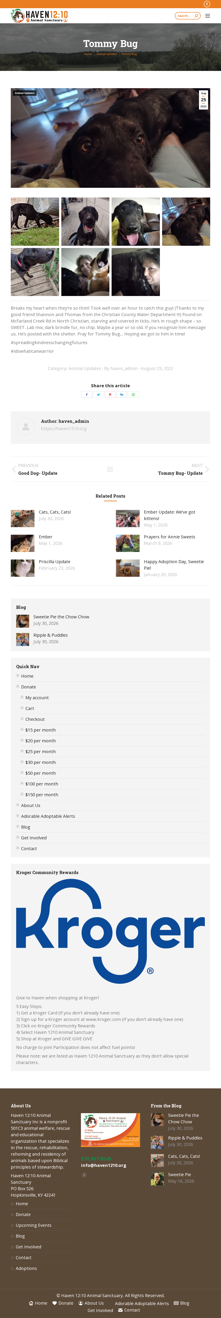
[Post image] (23, 518)
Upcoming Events (34, 1225)
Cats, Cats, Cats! (55, 512)
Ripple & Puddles (50, 635)
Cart (29, 708)
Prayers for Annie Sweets (169, 537)
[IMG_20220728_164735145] (35, 221)
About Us (30, 805)
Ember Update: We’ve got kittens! (169, 515)
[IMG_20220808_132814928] (85, 272)
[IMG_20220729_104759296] (85, 221)
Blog (25, 827)
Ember (45, 537)
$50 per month (40, 773)
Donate (28, 687)
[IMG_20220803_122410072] (136, 221)
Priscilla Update (54, 561)
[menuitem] (37, 1303)
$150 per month (41, 795)
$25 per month (40, 751)
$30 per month (40, 762)
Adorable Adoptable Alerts (48, 816)
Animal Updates (25, 93)
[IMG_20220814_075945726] (136, 272)
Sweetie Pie (179, 1174)
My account (37, 698)
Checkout (35, 719)
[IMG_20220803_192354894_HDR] (186, 221)
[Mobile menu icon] (207, 15)
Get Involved (34, 838)
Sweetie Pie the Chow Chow (61, 617)
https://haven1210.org (64, 428)
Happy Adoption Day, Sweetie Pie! (174, 565)
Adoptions (26, 1268)
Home (27, 676)
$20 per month (40, 741)
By (121, 368)
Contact (29, 848)
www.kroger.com (103, 1019)
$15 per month (40, 730)
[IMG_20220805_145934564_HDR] (35, 272)
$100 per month (41, 784)
